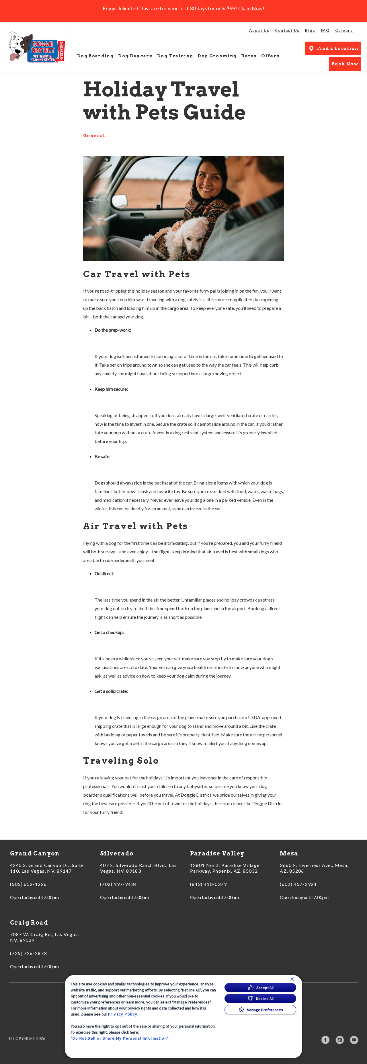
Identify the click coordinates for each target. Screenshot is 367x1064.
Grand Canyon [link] (35, 853)
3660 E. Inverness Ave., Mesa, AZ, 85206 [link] (314, 868)
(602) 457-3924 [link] (298, 884)
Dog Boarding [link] (95, 56)
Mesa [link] (289, 853)
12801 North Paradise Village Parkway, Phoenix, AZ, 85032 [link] (225, 868)
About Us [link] (259, 30)
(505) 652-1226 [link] (28, 884)
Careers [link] (344, 30)
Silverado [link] (117, 853)
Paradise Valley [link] (217, 853)
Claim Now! (251, 8)
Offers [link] (270, 56)
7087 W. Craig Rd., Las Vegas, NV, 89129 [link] (44, 937)
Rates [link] (249, 56)
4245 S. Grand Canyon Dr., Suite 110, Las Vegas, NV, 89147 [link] (47, 868)
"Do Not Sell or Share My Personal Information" (120, 1038)
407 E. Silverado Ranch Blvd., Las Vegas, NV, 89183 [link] (138, 868)
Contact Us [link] (287, 30)
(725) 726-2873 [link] (28, 953)
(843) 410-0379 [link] (208, 884)
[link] (37, 48)
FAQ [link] (325, 30)
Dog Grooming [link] (217, 56)
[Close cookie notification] (292, 979)
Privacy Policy (123, 1014)
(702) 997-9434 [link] (118, 884)
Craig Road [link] (29, 922)
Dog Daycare (135, 56)
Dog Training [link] (175, 56)
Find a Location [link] (337, 48)
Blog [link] (310, 30)
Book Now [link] (345, 64)
